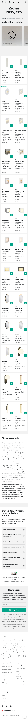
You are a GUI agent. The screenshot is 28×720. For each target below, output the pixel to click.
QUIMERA (18, 389)
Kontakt (4, 701)
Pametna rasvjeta (7, 672)
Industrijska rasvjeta (5, 676)
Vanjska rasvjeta (6, 669)
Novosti (4, 698)
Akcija (3, 695)
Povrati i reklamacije (19, 675)
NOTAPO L (5, 72)
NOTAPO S (18, 72)
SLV (2, 70)
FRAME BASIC (6, 220)
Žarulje (4, 680)
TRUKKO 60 (5, 335)
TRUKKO (17, 335)
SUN (16, 361)
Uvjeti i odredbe (20, 668)
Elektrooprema (6, 683)
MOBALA (17, 101)
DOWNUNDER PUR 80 (20, 131)
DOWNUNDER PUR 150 (7, 131)
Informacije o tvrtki (21, 685)
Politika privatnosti (21, 679)
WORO (3, 101)
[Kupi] (11, 66)
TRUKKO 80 (5, 308)
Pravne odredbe (20, 682)
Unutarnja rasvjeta (7, 666)
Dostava (18, 671)
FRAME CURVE (6, 161)
